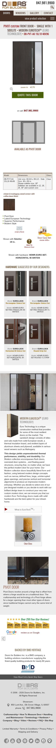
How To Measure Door (30, 714)
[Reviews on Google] (11, 632)
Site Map (49, 720)
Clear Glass (28, 543)
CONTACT (48, 13)
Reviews (32, 720)
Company (7, 720)
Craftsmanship (11, 714)
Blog (16, 720)
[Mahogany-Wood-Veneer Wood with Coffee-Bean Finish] (11, 204)
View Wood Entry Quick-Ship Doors (28, 677)
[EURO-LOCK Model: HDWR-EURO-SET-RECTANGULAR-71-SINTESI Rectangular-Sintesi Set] (40, 284)
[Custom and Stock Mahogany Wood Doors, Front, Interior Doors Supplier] (16, 5)
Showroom (28, 702)
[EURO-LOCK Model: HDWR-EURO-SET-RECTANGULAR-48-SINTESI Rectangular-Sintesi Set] (15, 284)
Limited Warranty (10, 729)
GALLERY (34, 13)
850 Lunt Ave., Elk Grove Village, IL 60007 (30, 705)
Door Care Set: (44, 239)
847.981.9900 (45, 3)
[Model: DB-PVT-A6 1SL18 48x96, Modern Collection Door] (28, 63)
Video (23, 720)
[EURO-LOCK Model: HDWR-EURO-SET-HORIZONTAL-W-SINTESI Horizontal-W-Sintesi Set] (15, 332)
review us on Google (30, 632)
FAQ (41, 720)
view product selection (35, 18)
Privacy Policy (46, 729)
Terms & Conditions (29, 729)
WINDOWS (21, 13)
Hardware (44, 717)
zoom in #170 (28, 87)
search (52, 7)
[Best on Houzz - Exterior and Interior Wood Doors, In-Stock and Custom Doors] (28, 628)
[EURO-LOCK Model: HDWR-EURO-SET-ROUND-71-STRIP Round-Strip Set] (40, 332)
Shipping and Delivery (28, 732)
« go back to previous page (3, 639)
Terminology (31, 717)
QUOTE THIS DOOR (28, 95)
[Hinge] (28, 583)
